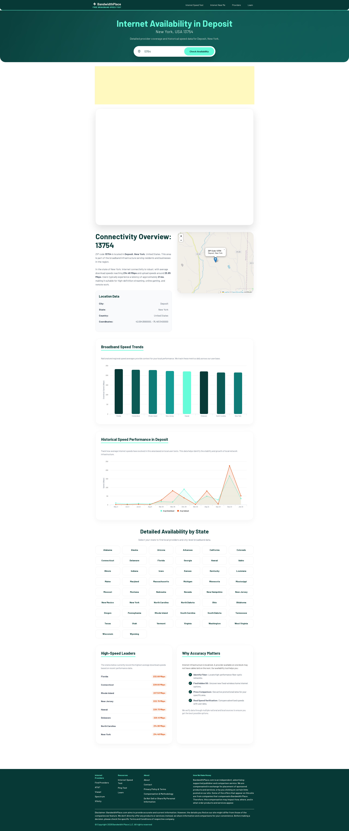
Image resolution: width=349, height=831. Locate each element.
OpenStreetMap (238, 292)
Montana (134, 592)
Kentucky (214, 571)
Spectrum (100, 796)
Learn (250, 5)
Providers (236, 5)
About (147, 780)
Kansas (188, 571)
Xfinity (98, 801)
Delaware (134, 560)
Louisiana (241, 571)
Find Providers (102, 782)
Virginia (188, 623)
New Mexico (108, 602)
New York (134, 602)
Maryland (134, 581)
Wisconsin (108, 634)
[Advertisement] (174, 85)
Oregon (107, 613)
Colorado (241, 550)
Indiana (134, 571)
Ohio (214, 602)
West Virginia (241, 623)
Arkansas (188, 550)
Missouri (107, 592)
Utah (134, 623)
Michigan (187, 581)
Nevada (188, 592)
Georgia (188, 560)
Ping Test (122, 787)
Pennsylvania (134, 613)
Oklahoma (241, 602)
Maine (108, 581)
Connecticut (107, 560)
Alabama (107, 550)
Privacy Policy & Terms (155, 789)
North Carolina (161, 602)
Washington (215, 623)
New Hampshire (214, 592)
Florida (161, 560)
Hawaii (214, 560)
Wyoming (134, 634)
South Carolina (187, 613)
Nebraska (161, 592)
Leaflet (226, 292)
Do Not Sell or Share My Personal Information (159, 800)
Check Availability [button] (199, 51)
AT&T (97, 787)
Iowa (161, 571)
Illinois (107, 571)
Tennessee (241, 613)
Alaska (134, 550)
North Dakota (188, 602)
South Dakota (214, 613)
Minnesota (214, 581)
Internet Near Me (217, 5)
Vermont (161, 623)
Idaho (241, 560)
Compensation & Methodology (158, 793)
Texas (108, 623)
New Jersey (241, 592)
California (214, 550)
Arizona (161, 550)
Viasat (98, 792)
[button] (215, 260)
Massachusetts (161, 581)
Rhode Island (161, 613)
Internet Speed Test (194, 5)
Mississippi (241, 581)
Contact (148, 784)
